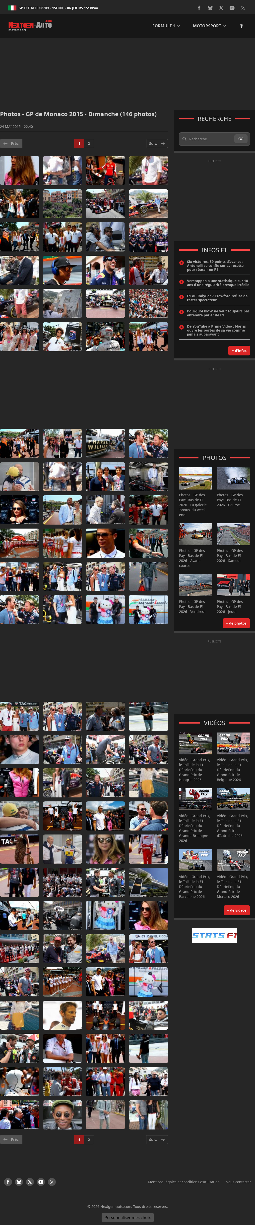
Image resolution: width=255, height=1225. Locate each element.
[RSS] (243, 8)
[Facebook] (199, 8)
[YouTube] (232, 8)
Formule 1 (163, 26)
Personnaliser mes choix (128, 1217)
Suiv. (153, 143)
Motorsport (207, 26)
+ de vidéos (237, 910)
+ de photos (236, 623)
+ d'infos (239, 350)
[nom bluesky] (210, 8)
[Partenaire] (214, 935)
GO (241, 138)
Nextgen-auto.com (115, 1206)
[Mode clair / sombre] (241, 26)
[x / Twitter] (221, 8)
